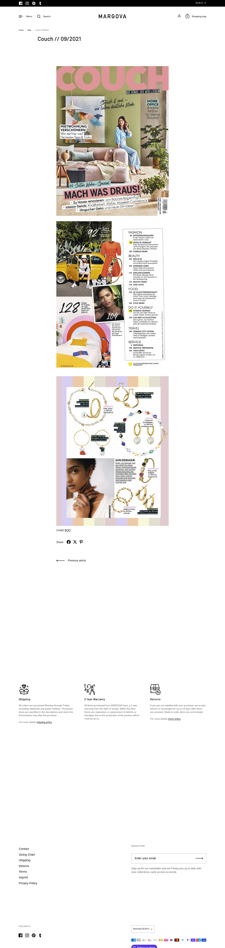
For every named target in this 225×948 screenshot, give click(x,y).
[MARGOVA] (112, 16)
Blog (29, 30)
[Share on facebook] (69, 542)
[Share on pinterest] (81, 542)
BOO (67, 530)
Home (21, 30)
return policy (174, 718)
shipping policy (44, 722)
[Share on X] (75, 542)
